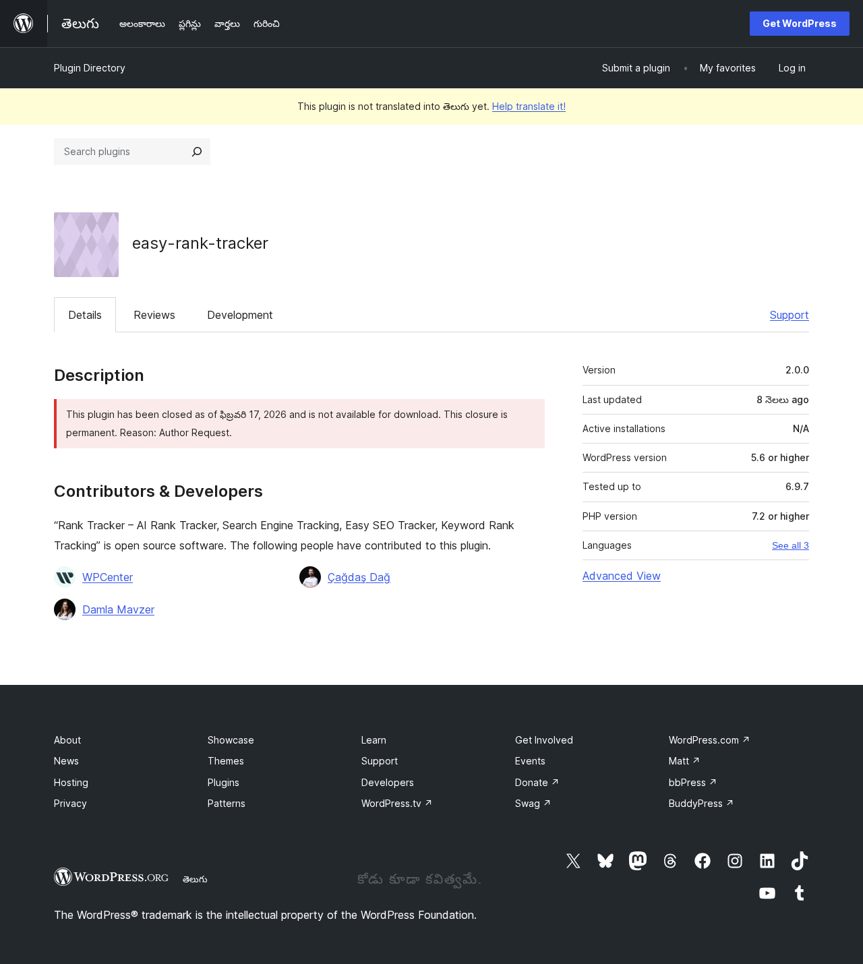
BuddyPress (701, 803)
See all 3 (790, 545)
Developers (387, 782)
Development (240, 315)
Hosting (71, 782)
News (66, 760)
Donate (537, 782)
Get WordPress (800, 23)
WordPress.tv (397, 803)
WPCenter (107, 577)
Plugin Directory (89, 67)
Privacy (70, 803)
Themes (226, 760)
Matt (685, 760)
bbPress (693, 782)
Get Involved (544, 740)
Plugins (223, 782)
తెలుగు (195, 879)
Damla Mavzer (118, 609)
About (67, 740)
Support (789, 315)
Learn (373, 740)
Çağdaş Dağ (359, 577)
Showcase (231, 740)
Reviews (154, 315)
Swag (533, 803)
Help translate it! (529, 106)
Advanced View (622, 575)
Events (530, 760)
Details (85, 315)
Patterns (226, 803)
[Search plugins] (196, 151)
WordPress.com (709, 740)
